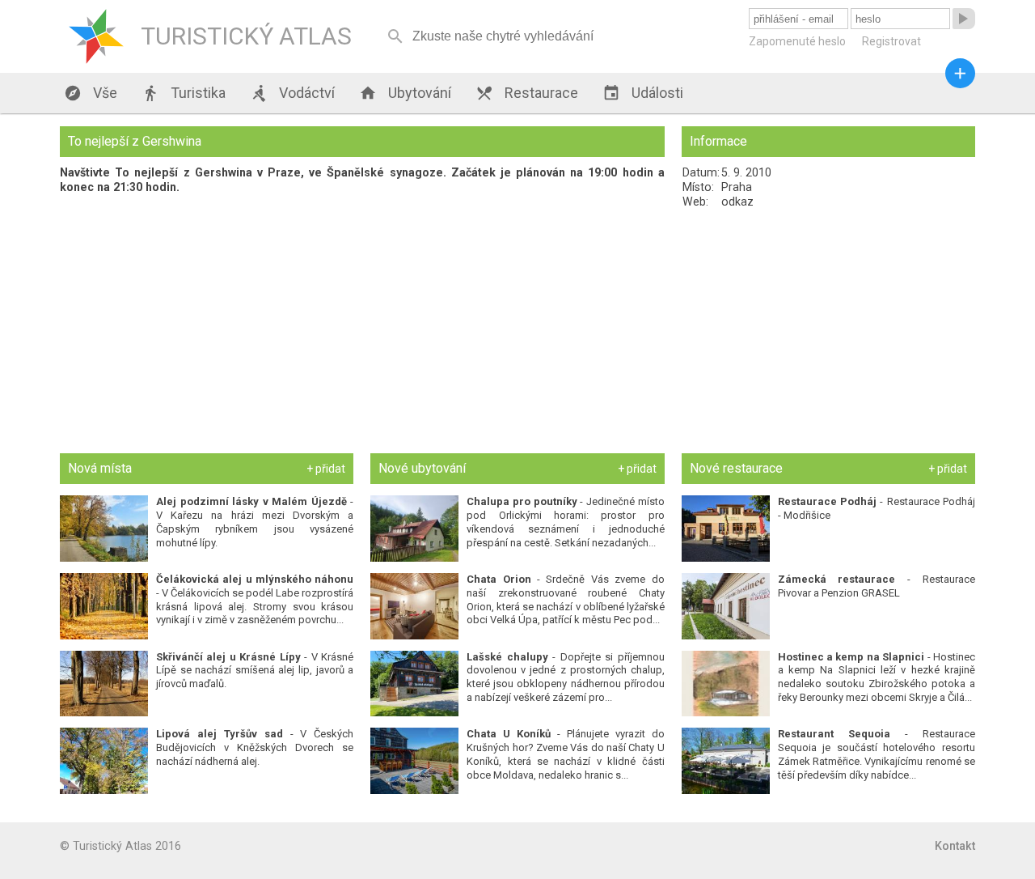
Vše (90, 93)
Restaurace (526, 93)
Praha (736, 186)
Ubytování (405, 93)
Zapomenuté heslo (797, 41)
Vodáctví (292, 93)
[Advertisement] (828, 331)
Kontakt (955, 845)
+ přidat (325, 468)
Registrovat (891, 41)
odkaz (737, 201)
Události (642, 93)
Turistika (184, 93)
